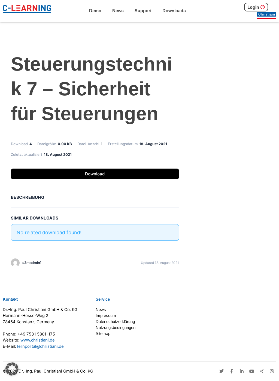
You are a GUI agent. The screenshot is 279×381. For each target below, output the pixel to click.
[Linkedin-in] (241, 371)
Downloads (174, 10)
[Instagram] (272, 371)
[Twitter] (221, 371)
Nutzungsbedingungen (115, 327)
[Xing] (261, 371)
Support (143, 10)
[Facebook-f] (231, 371)
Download (95, 173)
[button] (12, 369)
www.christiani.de (37, 340)
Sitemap (103, 333)
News (118, 10)
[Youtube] (251, 371)
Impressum (106, 315)
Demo (95, 10)
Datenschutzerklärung (115, 321)
